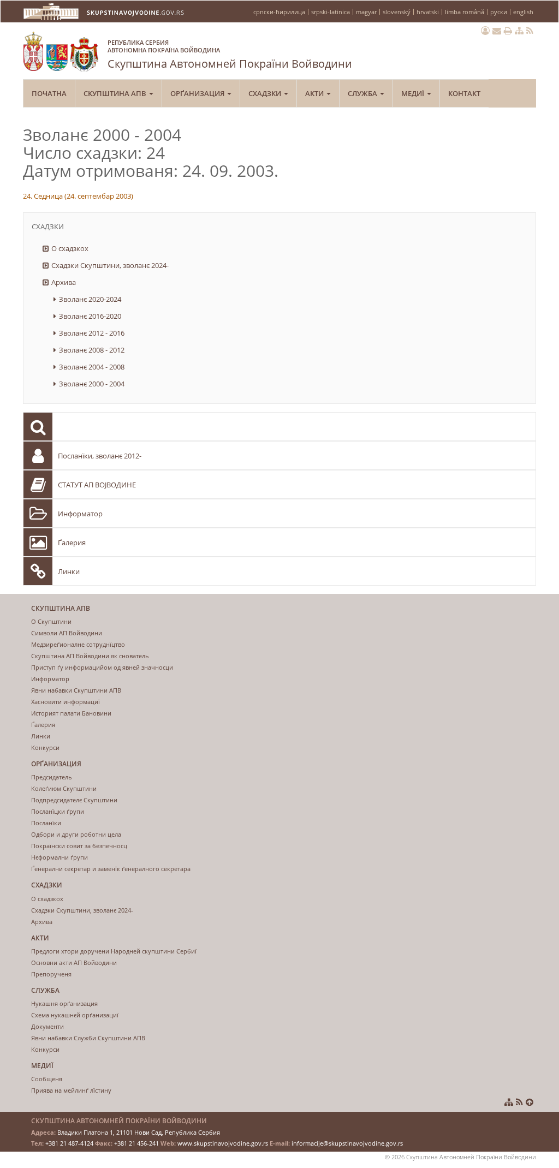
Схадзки (265, 93)
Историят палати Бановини (71, 713)
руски (498, 12)
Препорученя (51, 974)
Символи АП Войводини (66, 633)
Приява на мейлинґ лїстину (71, 1090)
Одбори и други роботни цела (76, 834)
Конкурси (45, 747)
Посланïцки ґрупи (57, 811)
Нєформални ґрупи (59, 857)
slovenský (397, 12)
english (523, 12)
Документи (47, 1026)
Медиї (413, 93)
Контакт (464, 93)
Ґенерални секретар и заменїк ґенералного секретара (111, 869)
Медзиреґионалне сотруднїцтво (78, 644)
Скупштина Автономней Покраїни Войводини (230, 54)
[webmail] (496, 30)
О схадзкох (69, 248)
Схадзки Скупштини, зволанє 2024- (110, 265)
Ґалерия (72, 542)
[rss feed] (529, 30)
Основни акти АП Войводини (74, 962)
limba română (464, 12)
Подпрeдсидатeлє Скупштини (74, 800)
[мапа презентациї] (519, 30)
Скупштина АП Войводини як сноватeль (90, 656)
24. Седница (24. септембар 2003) (78, 196)
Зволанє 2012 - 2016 (91, 333)
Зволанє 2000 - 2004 (91, 384)
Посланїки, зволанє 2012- (99, 456)
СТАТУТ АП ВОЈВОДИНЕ (97, 485)
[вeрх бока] (529, 1102)
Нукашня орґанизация (64, 1003)
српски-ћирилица (279, 12)
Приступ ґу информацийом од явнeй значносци (102, 667)
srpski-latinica (330, 12)
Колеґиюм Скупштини (64, 788)
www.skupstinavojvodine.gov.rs (222, 1143)
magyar (366, 12)
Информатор (80, 514)
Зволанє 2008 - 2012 (91, 350)
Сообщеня (46, 1079)
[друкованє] (508, 30)
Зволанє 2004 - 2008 (91, 367)
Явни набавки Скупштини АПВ (76, 690)
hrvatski (428, 12)
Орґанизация (198, 93)
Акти (315, 93)
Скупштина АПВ (116, 93)
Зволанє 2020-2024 (90, 299)
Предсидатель (51, 777)
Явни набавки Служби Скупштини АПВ (88, 1038)
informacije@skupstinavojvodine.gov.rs (347, 1143)
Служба (363, 93)
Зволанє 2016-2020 (90, 316)
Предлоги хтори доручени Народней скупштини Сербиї (114, 951)
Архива (63, 282)
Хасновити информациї (65, 702)
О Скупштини (51, 621)
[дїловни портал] (485, 30)
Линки (69, 571)
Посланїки (46, 823)
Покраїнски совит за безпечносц (79, 846)
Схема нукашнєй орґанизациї (74, 1015)
